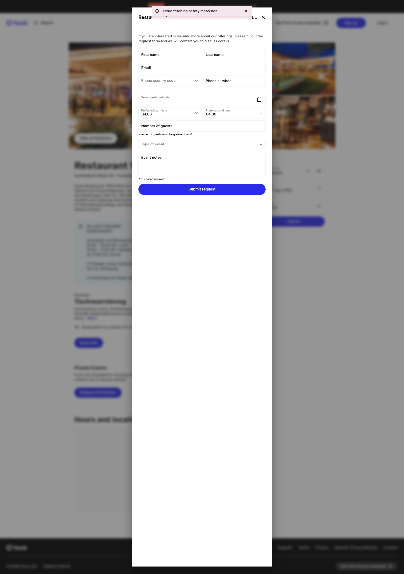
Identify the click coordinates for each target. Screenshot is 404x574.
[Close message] (246, 11)
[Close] (263, 17)
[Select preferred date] (259, 100)
